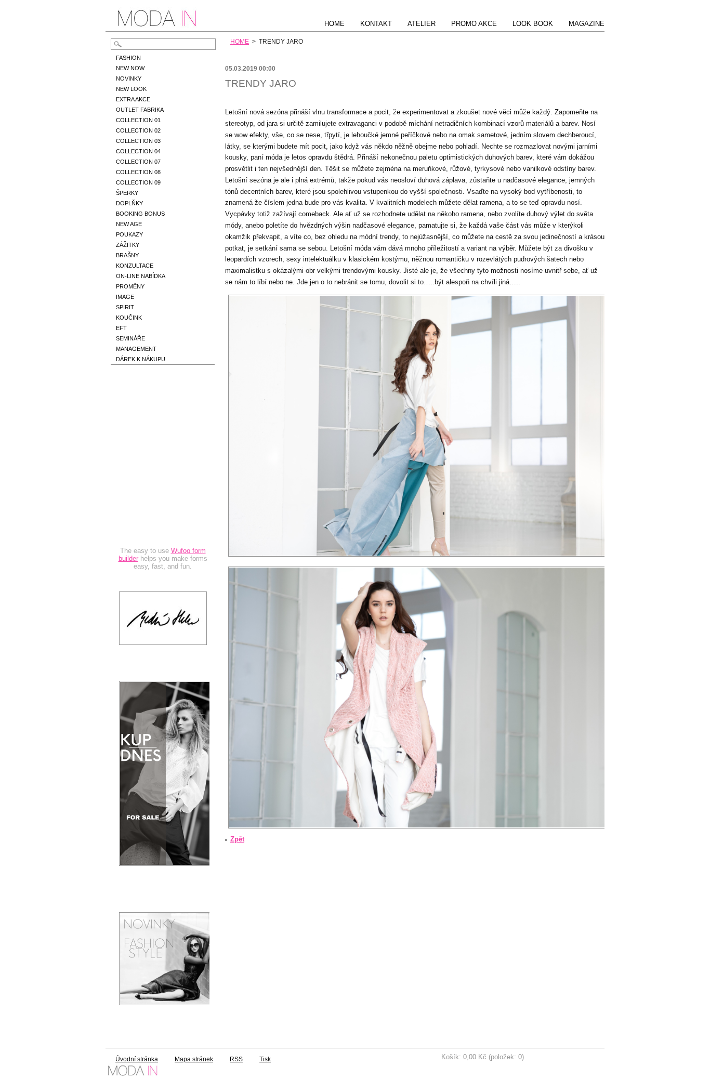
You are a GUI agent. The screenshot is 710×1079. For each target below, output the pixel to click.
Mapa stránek (194, 1059)
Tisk (265, 1059)
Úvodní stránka (136, 1059)
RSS (236, 1059)
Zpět (237, 839)
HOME (239, 41)
